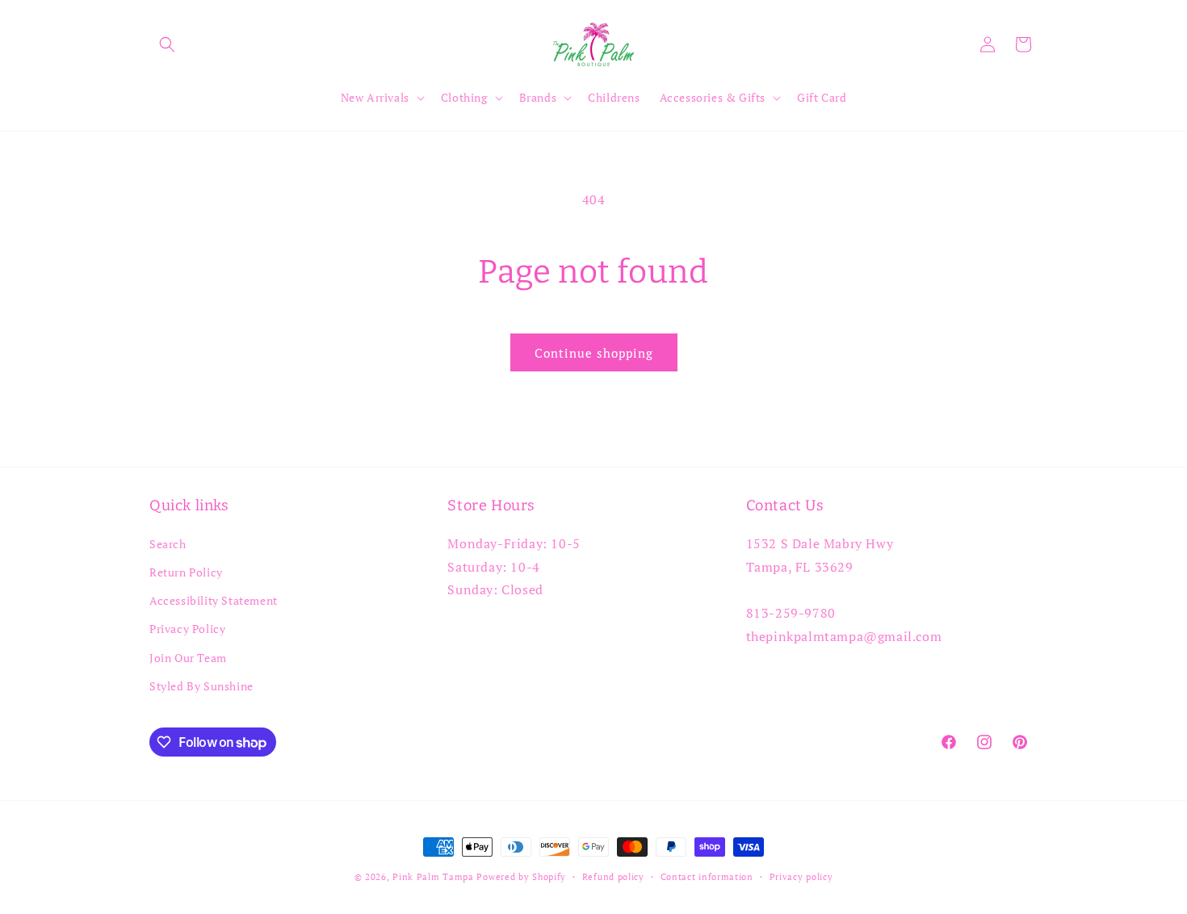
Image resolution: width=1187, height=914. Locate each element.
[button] (167, 44)
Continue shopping (594, 353)
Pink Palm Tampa (433, 877)
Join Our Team (188, 657)
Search (168, 543)
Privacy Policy (187, 628)
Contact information (707, 877)
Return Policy (186, 572)
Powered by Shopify (521, 877)
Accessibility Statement (213, 600)
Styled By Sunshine (201, 686)
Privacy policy (801, 877)
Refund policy (613, 877)
